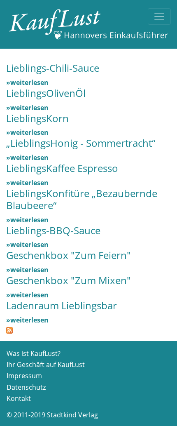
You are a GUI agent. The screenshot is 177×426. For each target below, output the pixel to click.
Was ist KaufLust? (34, 353)
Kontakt (19, 398)
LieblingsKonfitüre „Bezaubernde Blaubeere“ (81, 199)
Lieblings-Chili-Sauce (52, 68)
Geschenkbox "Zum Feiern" (68, 255)
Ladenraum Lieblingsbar (61, 305)
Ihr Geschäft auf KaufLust (46, 364)
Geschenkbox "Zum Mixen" (68, 280)
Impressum (24, 375)
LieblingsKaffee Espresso (62, 168)
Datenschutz (26, 387)
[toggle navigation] (159, 16)
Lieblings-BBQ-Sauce (53, 230)
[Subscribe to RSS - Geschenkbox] (9, 329)
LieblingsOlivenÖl (46, 93)
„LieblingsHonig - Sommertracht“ (80, 143)
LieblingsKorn (37, 118)
